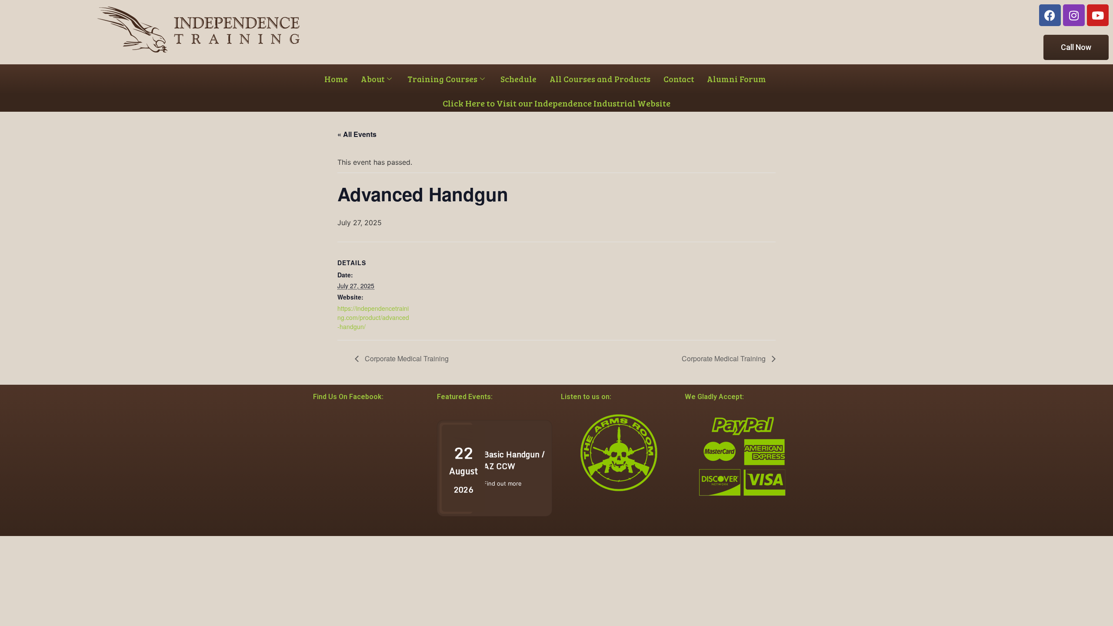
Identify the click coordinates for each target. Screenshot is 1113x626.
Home (336, 78)
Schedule (518, 78)
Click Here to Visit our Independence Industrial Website (556, 103)
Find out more (502, 483)
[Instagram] (1074, 15)
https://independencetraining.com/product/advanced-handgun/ (373, 317)
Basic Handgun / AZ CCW (514, 460)
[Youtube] (1098, 15)
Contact (678, 78)
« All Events (357, 134)
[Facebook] (1050, 15)
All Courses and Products (600, 78)
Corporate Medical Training (406, 358)
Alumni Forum (736, 78)
